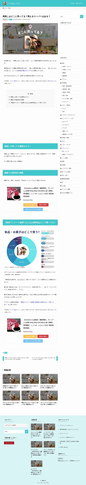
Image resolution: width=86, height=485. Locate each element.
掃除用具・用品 (66, 89)
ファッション (65, 148)
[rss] (45, 480)
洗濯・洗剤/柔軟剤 (67, 86)
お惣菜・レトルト (66, 69)
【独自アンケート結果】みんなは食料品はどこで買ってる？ (28, 102)
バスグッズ (65, 101)
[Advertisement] (30, 124)
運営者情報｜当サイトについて (69, 429)
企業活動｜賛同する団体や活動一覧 (70, 442)
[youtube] (43, 480)
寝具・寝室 (65, 95)
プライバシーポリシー (66, 425)
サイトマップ (64, 433)
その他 (63, 185)
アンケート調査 (66, 189)
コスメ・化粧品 (66, 105)
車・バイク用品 (66, 171)
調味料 (64, 72)
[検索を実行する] (81, 16)
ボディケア (65, 121)
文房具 (63, 165)
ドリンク (64, 79)
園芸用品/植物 (65, 178)
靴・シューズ (65, 151)
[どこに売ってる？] (12, 3)
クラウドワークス (31, 272)
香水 (63, 111)
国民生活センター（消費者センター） (69, 460)
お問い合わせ (50, 81)
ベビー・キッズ (66, 144)
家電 (63, 161)
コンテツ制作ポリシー (15, 81)
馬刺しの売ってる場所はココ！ (19, 97)
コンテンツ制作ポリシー (67, 437)
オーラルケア (65, 124)
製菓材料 (64, 76)
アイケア (64, 128)
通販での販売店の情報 (17, 100)
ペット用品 (65, 158)
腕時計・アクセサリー (67, 154)
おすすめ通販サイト (67, 192)
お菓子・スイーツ (66, 66)
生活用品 (64, 82)
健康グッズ (65, 131)
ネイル (64, 108)
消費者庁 (60, 458)
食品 (11, 19)
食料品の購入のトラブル (24, 70)
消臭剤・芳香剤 (66, 92)
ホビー (63, 141)
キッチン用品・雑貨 (67, 98)
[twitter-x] (41, 480)
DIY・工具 (64, 175)
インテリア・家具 (66, 168)
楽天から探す (42, 204)
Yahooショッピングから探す (33, 209)
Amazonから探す (30, 204)
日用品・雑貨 (65, 137)
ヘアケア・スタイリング (68, 115)
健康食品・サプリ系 (67, 134)
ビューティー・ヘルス (68, 118)
